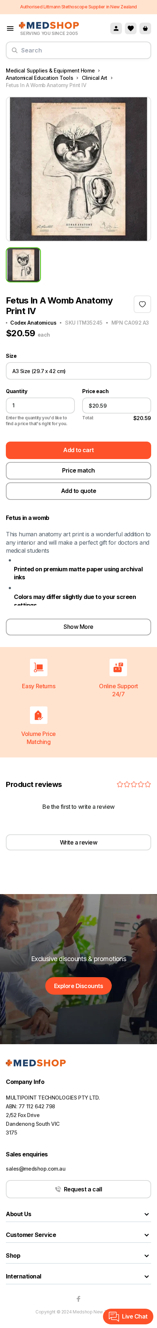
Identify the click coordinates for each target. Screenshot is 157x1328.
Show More (78, 626)
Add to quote (78, 490)
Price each (95, 391)
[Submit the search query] (15, 53)
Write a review (78, 842)
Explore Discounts (78, 986)
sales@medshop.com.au (36, 1169)
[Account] (116, 28)
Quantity (16, 391)
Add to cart (78, 450)
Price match (78, 470)
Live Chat (135, 1316)
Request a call (83, 1189)
